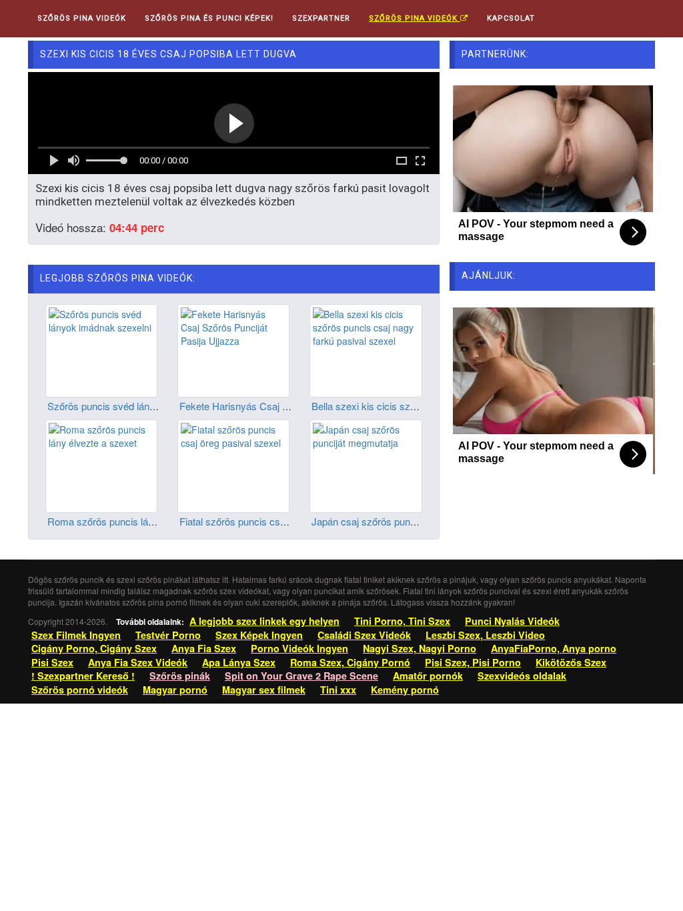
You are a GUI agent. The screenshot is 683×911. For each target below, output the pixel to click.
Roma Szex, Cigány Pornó (350, 662)
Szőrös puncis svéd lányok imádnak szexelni (145, 406)
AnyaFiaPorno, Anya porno (553, 648)
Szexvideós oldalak (522, 675)
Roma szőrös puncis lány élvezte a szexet (140, 521)
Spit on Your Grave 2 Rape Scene (301, 675)
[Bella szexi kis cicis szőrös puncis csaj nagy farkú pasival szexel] (365, 348)
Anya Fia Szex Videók (137, 662)
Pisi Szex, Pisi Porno (473, 662)
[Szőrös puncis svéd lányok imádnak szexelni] (101, 348)
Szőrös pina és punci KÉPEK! (209, 18)
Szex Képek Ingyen (259, 635)
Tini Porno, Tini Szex (402, 621)
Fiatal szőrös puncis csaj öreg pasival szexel (276, 521)
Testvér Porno (168, 635)
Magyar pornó (175, 689)
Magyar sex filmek (263, 689)
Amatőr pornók (428, 675)
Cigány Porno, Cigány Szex (94, 648)
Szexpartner (321, 18)
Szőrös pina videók (414, 18)
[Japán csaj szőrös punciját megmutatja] (365, 465)
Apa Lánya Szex (238, 662)
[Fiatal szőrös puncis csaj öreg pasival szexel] (233, 465)
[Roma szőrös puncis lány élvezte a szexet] (101, 465)
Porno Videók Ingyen (299, 648)
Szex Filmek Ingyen (76, 635)
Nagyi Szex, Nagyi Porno (419, 648)
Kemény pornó (405, 689)
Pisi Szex (52, 662)
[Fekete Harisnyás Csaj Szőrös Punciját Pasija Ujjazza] (233, 348)
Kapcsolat (511, 18)
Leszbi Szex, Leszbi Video (485, 635)
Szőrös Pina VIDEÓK (81, 18)
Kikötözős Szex (571, 662)
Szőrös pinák (179, 675)
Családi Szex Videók (364, 635)
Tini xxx (338, 689)
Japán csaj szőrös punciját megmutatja (396, 521)
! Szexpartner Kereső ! (83, 675)
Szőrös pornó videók (79, 689)
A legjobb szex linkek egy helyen (264, 621)
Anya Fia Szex (203, 648)
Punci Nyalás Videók (512, 621)
